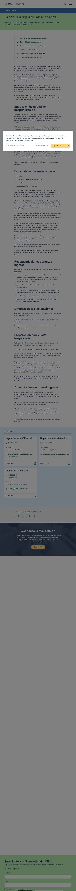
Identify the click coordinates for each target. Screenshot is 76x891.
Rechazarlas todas (42, 145)
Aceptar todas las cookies (60, 145)
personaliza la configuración (24, 140)
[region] (38, 141)
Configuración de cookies (15, 145)
